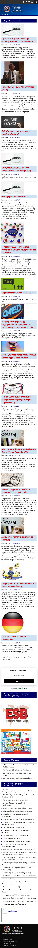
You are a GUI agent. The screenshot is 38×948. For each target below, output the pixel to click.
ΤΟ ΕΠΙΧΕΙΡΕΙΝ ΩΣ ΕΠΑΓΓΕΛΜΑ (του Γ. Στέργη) (18, 88)
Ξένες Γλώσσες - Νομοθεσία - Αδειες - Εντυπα (17, 808)
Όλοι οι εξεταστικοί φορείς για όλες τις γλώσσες (18, 819)
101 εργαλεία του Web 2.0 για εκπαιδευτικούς (17, 895)
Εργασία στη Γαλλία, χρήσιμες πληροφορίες (17, 873)
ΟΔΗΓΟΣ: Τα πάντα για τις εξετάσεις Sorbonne (17, 778)
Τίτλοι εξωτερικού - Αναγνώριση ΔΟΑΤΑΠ (16, 841)
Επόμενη (29, 657)
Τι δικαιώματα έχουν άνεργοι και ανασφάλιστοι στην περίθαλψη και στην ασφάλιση (16, 400)
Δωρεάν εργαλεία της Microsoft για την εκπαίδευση (19, 898)
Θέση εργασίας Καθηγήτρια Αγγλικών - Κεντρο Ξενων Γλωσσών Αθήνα (18, 450)
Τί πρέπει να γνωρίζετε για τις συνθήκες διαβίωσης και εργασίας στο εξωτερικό (18, 250)
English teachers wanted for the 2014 (17, 293)
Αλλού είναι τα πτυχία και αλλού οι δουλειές (17, 538)
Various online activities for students (14, 904)
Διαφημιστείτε (7, 943)
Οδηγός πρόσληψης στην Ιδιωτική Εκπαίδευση (18, 811)
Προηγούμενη (6, 657)
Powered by (14, 688)
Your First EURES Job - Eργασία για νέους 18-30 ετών (19, 876)
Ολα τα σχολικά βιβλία (10, 879)
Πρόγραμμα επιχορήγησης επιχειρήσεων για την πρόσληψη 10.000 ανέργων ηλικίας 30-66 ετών (17, 324)
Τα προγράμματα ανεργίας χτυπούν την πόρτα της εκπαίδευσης (18, 585)
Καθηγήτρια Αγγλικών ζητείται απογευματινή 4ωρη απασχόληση (16, 169)
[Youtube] (29, 2)
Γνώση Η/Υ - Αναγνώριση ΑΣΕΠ (13, 838)
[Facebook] (23, 2)
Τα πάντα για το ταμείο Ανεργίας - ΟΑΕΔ (15, 800)
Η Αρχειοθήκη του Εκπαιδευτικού (13, 827)
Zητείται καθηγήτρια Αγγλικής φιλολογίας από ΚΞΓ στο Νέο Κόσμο (17, 40)
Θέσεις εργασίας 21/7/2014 (13, 196)
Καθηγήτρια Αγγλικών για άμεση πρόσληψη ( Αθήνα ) (15, 132)
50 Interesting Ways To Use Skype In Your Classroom (20, 901)
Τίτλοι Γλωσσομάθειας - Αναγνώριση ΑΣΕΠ (16, 835)
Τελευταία (6, 659)
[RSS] (32, 2)
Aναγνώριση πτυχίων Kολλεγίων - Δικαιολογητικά (19, 849)
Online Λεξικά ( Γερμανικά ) (11, 887)
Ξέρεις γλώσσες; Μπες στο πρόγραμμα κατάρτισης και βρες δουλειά (18, 356)
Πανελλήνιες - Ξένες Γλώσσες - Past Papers (17, 770)
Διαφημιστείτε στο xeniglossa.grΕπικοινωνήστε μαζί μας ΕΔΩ (16, 695)
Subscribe (19, 681)
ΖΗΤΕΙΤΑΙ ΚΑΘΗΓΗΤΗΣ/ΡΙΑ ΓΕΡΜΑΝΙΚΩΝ (13, 638)
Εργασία (4, 45)
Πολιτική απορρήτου (9, 945)
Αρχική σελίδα (7, 939)
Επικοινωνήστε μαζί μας (10, 941)
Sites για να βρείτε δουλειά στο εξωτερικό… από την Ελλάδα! (15, 491)
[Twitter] (26, 2)
